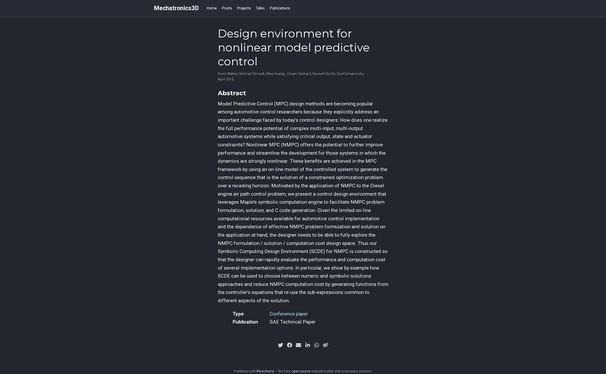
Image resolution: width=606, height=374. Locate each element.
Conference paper (289, 314)
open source (301, 371)
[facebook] (289, 345)
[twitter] (280, 345)
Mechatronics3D (176, 8)
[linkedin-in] (307, 345)
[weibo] (325, 345)
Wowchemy (265, 371)
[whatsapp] (316, 345)
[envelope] (298, 345)
